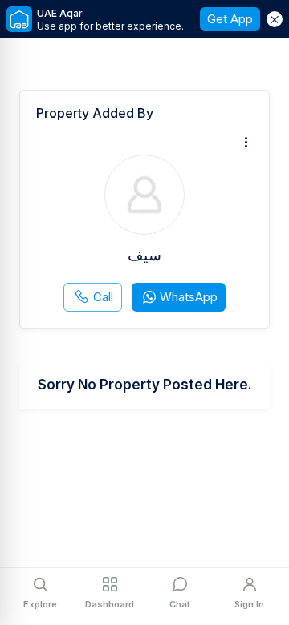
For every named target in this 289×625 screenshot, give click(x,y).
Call (103, 296)
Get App (230, 18)
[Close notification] (274, 19)
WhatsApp (189, 296)
